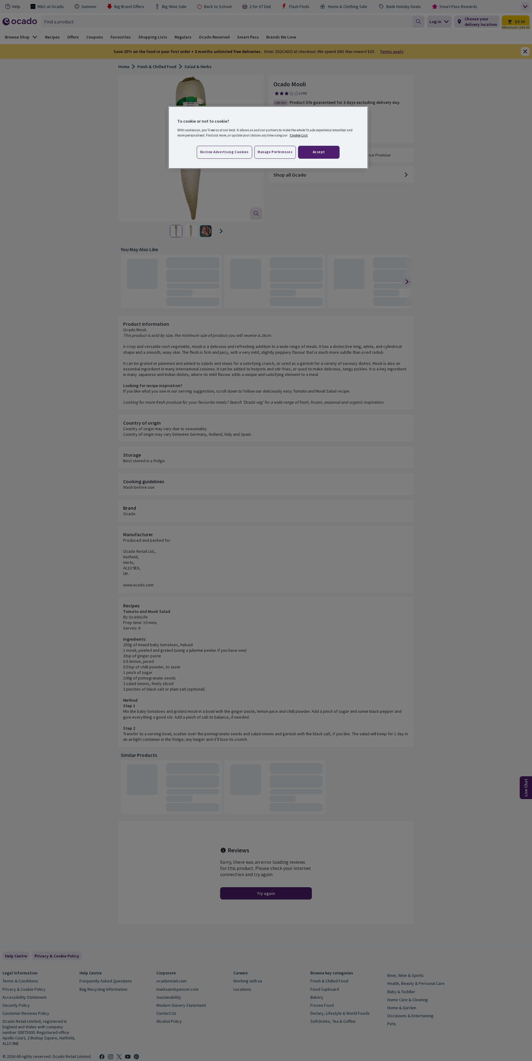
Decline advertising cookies (224, 152)
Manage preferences (275, 152)
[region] (268, 137)
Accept (319, 152)
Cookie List (299, 135)
